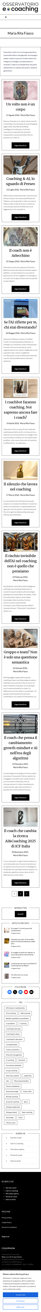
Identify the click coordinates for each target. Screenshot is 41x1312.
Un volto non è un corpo (19, 975)
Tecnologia (10, 1117)
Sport (26, 1102)
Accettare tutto (20, 1295)
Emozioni (22, 1060)
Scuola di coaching (12, 1102)
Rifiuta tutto (20, 1307)
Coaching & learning (13, 1029)
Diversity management (14, 1055)
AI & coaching (11, 1013)
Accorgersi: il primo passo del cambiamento (21, 929)
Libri (7, 1081)
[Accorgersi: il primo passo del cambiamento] (6, 929)
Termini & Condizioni (9, 1227)
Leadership (28, 1076)
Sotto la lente (15, 1161)
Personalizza (20, 1301)
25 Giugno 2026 (12, 261)
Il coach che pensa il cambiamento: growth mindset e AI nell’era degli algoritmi (20, 747)
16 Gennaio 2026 (20, 668)
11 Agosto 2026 (12, 115)
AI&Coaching (25, 1013)
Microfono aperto (17, 1149)
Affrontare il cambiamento (15, 1008)
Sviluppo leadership (13, 1107)
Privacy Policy (7, 1218)
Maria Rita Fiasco (27, 115)
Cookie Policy (7, 1222)
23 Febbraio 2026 (20, 577)
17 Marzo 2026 (12, 495)
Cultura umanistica (12, 1050)
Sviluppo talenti (11, 1112)
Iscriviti (20, 914)
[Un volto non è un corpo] (6, 976)
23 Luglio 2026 (12, 189)
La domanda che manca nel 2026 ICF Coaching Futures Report (24, 965)
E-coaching (10, 1060)
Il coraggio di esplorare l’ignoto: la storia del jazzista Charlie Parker (23, 953)
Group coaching (11, 1071)
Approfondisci (20, 145)
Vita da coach (10, 1123)
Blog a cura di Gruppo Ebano (12, 1257)
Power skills (27, 1091)
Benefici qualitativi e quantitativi (17, 1018)
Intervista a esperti (12, 1076)
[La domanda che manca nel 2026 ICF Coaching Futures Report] (6, 965)
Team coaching (27, 1112)
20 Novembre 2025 (20, 852)
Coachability (10, 1023)
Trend (20, 1117)
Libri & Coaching (16, 1143)
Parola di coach (16, 1155)
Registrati (5, 1236)
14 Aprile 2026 (12, 423)
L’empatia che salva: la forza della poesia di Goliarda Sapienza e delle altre (23, 941)
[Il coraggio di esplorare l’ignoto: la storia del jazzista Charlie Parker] (6, 954)
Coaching (23, 1023)
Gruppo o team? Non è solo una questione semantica (20, 657)
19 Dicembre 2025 (20, 764)
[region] (20, 1291)
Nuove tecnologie (12, 1091)
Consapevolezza (11, 1044)
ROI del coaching (12, 1097)
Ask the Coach (16, 1138)
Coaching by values (12, 1034)
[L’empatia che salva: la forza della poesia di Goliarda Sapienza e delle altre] (6, 941)
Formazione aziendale (13, 1065)
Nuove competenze (12, 1086)
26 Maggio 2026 (13, 333)
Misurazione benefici (21, 1081)
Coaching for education (14, 1039)
